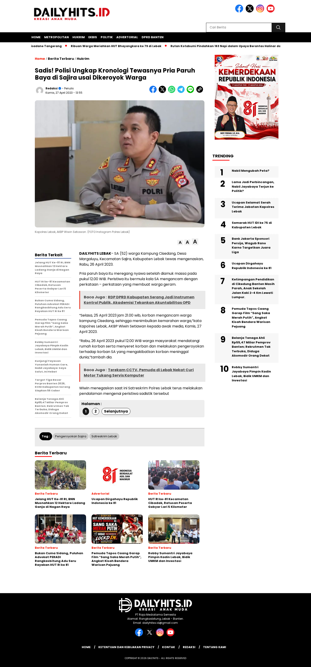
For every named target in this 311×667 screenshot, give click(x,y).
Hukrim (78, 37)
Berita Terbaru (61, 58)
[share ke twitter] (163, 92)
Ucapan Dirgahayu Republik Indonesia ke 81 (251, 265)
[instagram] (261, 11)
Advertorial (127, 37)
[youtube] (271, 11)
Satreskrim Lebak (104, 436)
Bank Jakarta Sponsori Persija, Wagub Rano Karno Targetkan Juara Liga (251, 245)
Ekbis (92, 37)
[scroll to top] (298, 660)
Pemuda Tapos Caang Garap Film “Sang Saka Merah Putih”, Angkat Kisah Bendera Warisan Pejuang (251, 318)
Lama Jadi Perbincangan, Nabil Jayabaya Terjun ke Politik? (253, 186)
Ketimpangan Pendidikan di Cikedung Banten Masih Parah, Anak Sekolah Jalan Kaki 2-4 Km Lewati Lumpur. (253, 288)
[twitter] (250, 11)
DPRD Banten (152, 37)
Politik (107, 37)
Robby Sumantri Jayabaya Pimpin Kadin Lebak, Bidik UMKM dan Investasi (251, 374)
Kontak (168, 647)
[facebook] (240, 11)
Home (36, 37)
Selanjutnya (116, 411)
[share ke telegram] (182, 92)
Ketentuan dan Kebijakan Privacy (126, 647)
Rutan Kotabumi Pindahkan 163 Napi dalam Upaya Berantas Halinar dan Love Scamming (224, 46)
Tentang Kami (214, 647)
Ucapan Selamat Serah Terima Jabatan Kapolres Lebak (253, 207)
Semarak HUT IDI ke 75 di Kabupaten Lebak (252, 225)
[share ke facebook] (154, 92)
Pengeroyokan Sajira (70, 436)
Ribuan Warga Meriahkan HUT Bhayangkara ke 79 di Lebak (101, 46)
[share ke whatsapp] (172, 92)
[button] (180, 242)
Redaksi (52, 88)
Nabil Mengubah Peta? (250, 171)
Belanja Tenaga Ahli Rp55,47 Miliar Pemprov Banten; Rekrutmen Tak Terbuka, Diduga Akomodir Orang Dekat (251, 347)
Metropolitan (56, 37)
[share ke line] (191, 92)
